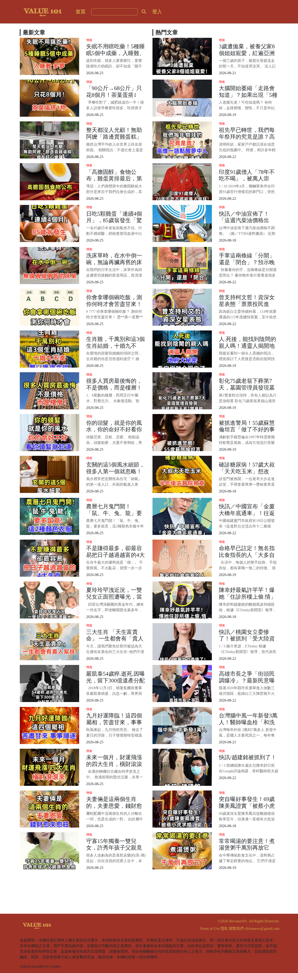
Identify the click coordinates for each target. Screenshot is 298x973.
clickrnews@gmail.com (262, 929)
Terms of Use (210, 929)
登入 (157, 11)
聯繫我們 (236, 929)
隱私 (224, 929)
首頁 (80, 11)
